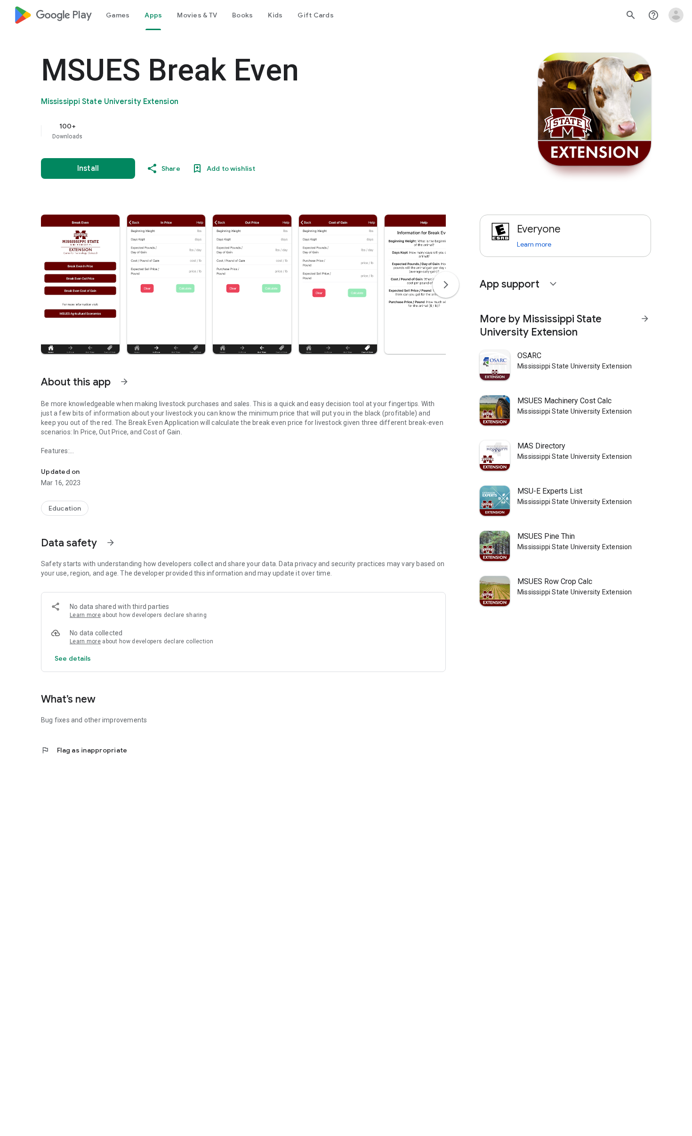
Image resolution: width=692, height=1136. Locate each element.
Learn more (85, 615)
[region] (229, 130)
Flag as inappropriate (84, 750)
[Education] (65, 508)
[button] (80, 284)
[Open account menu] (676, 15)
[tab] (117, 15)
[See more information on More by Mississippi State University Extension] (645, 318)
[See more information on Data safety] (110, 542)
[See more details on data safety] (73, 658)
